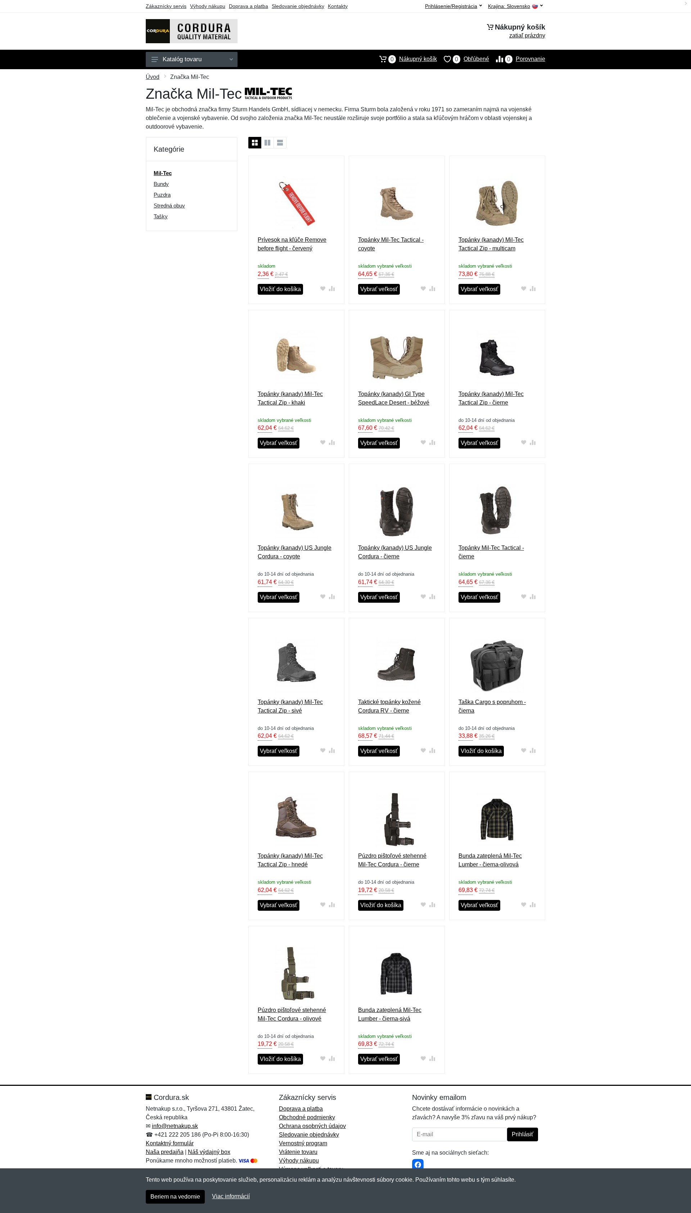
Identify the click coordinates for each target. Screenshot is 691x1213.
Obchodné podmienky (307, 1117)
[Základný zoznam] (254, 142)
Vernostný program (303, 1143)
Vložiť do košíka (280, 289)
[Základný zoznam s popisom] (267, 142)
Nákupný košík (413, 59)
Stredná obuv (169, 205)
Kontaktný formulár (170, 1143)
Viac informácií (231, 1196)
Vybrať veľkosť (379, 289)
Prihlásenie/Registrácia (451, 6)
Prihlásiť (522, 1134)
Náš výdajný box (209, 1152)
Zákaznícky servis (166, 6)
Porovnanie (526, 59)
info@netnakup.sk (175, 1126)
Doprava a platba (248, 6)
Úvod (152, 77)
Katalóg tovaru (182, 59)
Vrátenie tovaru (298, 1152)
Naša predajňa (165, 1152)
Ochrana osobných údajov (312, 1126)
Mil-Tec (163, 173)
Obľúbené (472, 59)
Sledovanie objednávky (298, 6)
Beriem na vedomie (175, 1197)
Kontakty (338, 6)
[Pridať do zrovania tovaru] (332, 288)
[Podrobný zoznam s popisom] (280, 142)
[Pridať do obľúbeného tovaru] (323, 288)
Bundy (161, 184)
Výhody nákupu (207, 6)
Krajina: (509, 6)
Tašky (161, 216)
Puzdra (162, 195)
